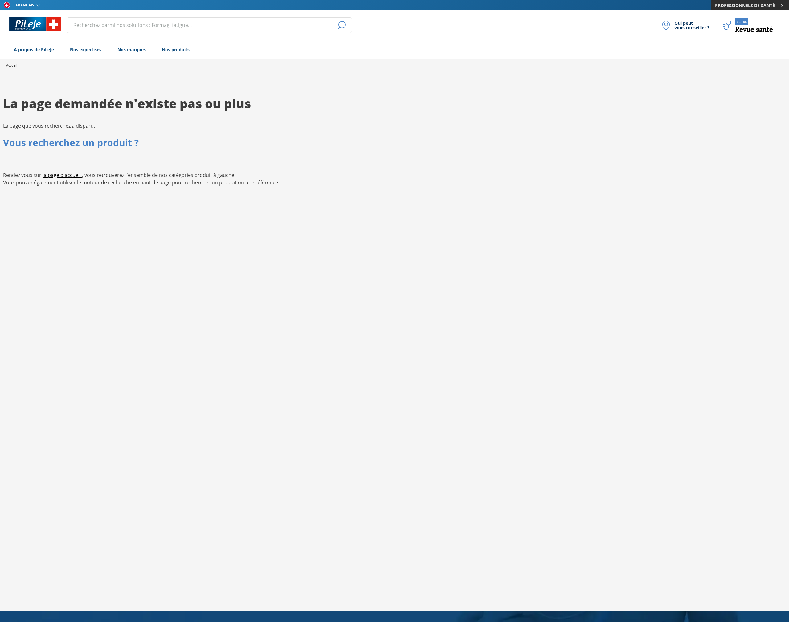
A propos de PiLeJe (34, 49)
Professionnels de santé (745, 5)
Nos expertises (85, 49)
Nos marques (131, 49)
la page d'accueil (62, 175)
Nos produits (176, 49)
